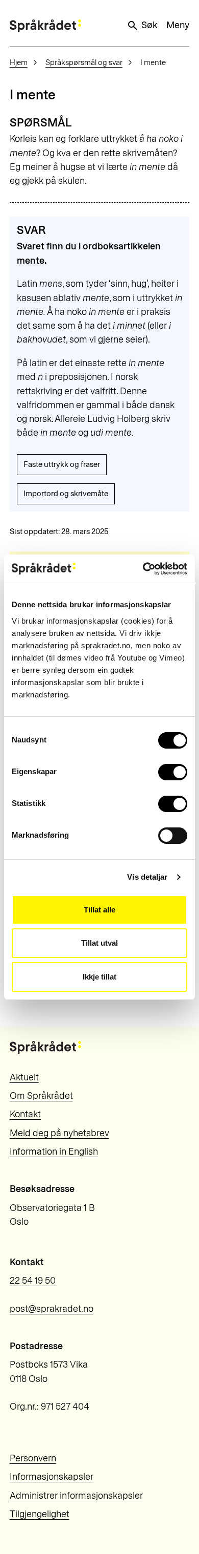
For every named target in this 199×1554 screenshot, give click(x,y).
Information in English (54, 1151)
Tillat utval (99, 943)
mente (30, 260)
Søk (149, 25)
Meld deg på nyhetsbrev (59, 1133)
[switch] (172, 772)
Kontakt (25, 1114)
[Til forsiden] (45, 25)
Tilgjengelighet (39, 1514)
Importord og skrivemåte (65, 493)
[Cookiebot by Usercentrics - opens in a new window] (143, 569)
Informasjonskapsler (51, 1476)
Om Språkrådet (41, 1095)
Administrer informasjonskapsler (76, 1495)
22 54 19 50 (33, 1280)
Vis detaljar (147, 876)
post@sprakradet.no (51, 1308)
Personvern (33, 1458)
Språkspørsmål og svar (83, 62)
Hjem (19, 62)
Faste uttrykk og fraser (61, 464)
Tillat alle (99, 909)
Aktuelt (24, 1077)
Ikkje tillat (99, 976)
